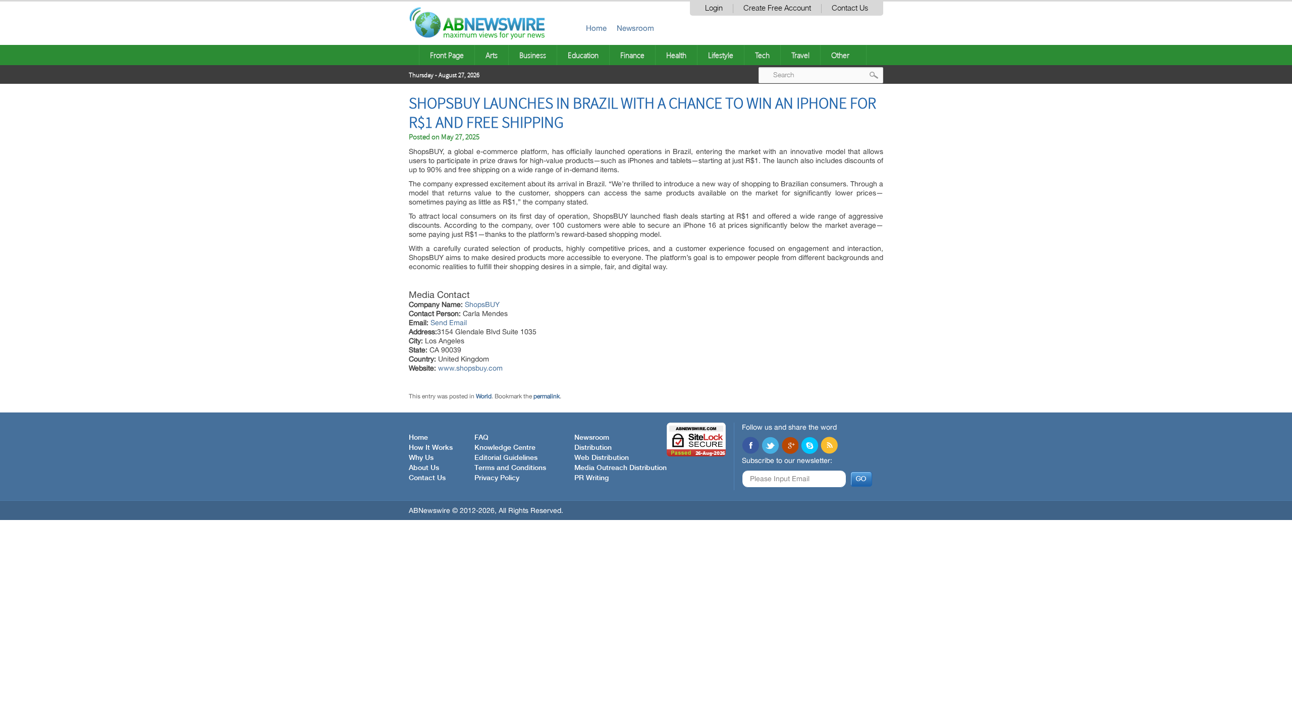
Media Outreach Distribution (620, 468)
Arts (492, 55)
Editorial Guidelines (505, 457)
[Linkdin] (789, 446)
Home (596, 28)
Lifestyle (720, 55)
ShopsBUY (482, 304)
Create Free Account (777, 8)
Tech (762, 55)
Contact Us (850, 8)
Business (532, 55)
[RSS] (829, 446)
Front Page (447, 55)
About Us (424, 468)
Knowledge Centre (504, 447)
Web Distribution (601, 457)
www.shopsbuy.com (470, 368)
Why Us (421, 457)
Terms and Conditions (510, 468)
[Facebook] (750, 446)
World (484, 396)
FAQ (481, 437)
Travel (800, 55)
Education (583, 55)
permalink (546, 396)
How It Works (431, 447)
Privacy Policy (496, 478)
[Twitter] (770, 446)
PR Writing (591, 478)
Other (840, 55)
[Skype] (809, 446)
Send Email (448, 323)
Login (714, 8)
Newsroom (635, 28)
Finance (632, 55)
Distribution (593, 447)
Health (676, 55)
